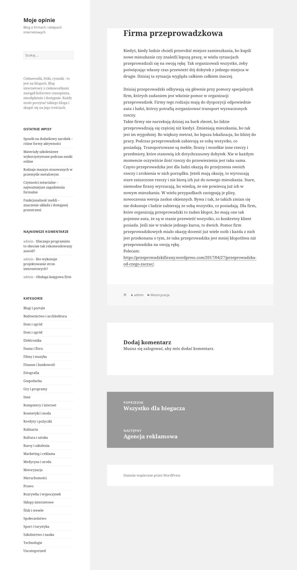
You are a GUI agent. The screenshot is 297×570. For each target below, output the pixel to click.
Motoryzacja (33, 470)
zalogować (153, 348)
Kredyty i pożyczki (37, 421)
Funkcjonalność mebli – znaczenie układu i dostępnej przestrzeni (45, 205)
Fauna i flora (33, 348)
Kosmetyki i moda (37, 413)
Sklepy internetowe (38, 502)
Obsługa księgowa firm (53, 277)
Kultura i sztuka (35, 437)
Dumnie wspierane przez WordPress (151, 475)
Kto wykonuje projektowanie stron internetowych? (40, 264)
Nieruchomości (35, 478)
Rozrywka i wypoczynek (42, 494)
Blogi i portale (34, 308)
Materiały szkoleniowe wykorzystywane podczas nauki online (47, 156)
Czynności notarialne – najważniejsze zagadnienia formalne (44, 187)
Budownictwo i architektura (45, 316)
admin (139, 295)
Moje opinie (39, 20)
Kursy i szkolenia (36, 445)
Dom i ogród (32, 324)
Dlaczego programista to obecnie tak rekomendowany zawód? (47, 246)
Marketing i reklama (39, 453)
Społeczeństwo (34, 518)
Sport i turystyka (36, 526)
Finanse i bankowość (39, 364)
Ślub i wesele (33, 510)
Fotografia (31, 373)
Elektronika (32, 340)
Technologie (32, 542)
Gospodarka (32, 381)
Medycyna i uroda (37, 462)
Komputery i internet (39, 405)
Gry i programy (35, 389)
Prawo (28, 486)
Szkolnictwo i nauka (38, 534)
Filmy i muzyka (35, 356)
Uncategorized (34, 551)
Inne (27, 397)
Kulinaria (30, 429)
